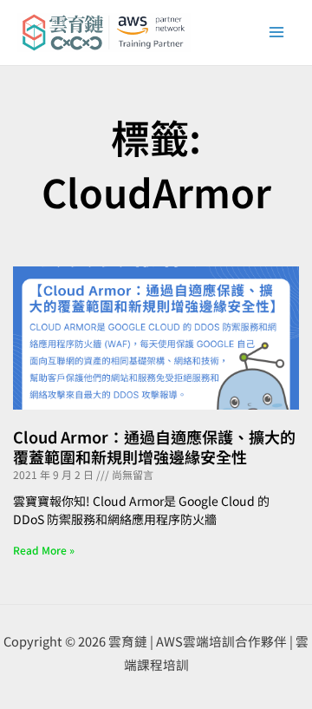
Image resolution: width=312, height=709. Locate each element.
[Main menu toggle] (276, 32)
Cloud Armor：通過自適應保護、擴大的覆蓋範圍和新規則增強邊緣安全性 (154, 446)
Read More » (44, 549)
